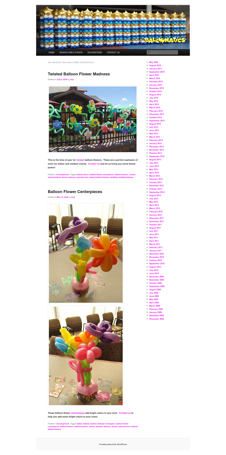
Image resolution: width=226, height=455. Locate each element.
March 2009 (154, 305)
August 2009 (155, 289)
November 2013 (156, 149)
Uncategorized (62, 174)
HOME (52, 52)
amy (72, 79)
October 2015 (155, 91)
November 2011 (156, 221)
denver (115, 426)
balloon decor (83, 174)
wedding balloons (125, 177)
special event (82, 177)
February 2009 (156, 308)
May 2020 (153, 62)
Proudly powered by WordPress (113, 444)
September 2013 (157, 156)
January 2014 (155, 143)
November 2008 (156, 318)
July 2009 (153, 292)
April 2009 (154, 302)
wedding (113, 177)
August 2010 (155, 266)
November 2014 (156, 114)
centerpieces (78, 413)
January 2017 (155, 68)
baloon (92, 426)
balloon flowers (121, 174)
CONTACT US (113, 52)
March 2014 (154, 136)
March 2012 (154, 208)
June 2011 (154, 234)
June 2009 (154, 296)
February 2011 (156, 247)
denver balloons (69, 177)
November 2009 (156, 279)
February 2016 (156, 81)
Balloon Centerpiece (106, 423)
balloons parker (81, 426)
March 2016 (154, 78)
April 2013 (154, 172)
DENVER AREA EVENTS (71, 52)
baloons (99, 426)
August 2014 (155, 123)
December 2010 (156, 253)
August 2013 (155, 159)
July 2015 (153, 97)
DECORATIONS (94, 52)
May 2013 (153, 169)
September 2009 (157, 286)
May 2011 (153, 237)
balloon (93, 423)
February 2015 (156, 110)
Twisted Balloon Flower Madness (79, 74)
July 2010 (153, 270)
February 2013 (156, 179)
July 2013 (153, 162)
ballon (79, 423)
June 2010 (154, 273)
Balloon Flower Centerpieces (75, 191)
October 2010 (155, 260)
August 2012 (155, 195)
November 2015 (156, 88)
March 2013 (154, 175)
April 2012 (154, 205)
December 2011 (156, 218)
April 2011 (154, 240)
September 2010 (157, 263)
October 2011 (155, 224)
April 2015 (154, 104)
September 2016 (157, 71)
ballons (86, 423)
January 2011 (155, 250)
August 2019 (155, 65)
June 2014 (154, 130)
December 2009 (156, 276)
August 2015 (155, 94)
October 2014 (155, 117)
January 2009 (155, 312)
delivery (107, 426)
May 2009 (153, 299)
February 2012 (156, 211)
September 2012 (157, 192)
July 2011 (153, 230)
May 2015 (153, 101)
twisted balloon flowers (99, 177)
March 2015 (154, 107)
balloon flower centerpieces (102, 174)
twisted (80, 160)
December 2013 (156, 146)
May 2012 (153, 201)
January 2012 (155, 214)
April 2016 (154, 75)
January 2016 (155, 84)
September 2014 (157, 120)
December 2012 (156, 185)
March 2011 (154, 244)
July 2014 (153, 127)
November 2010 (156, 256)
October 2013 (155, 153)
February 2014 (156, 140)
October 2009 (155, 282)
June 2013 (154, 166)
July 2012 (153, 198)
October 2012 (155, 188)
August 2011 (155, 227)
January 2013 (155, 182)
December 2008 (156, 315)
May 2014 (153, 133)
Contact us (94, 163)
